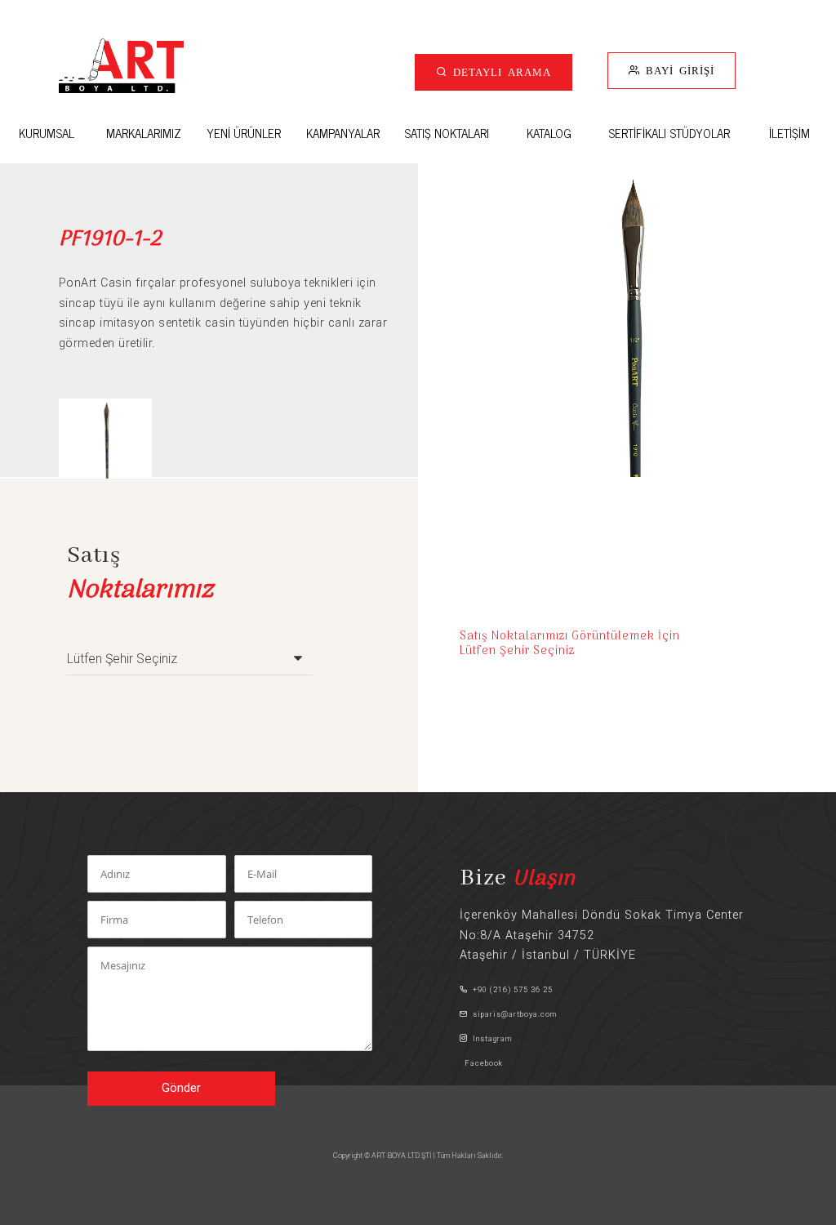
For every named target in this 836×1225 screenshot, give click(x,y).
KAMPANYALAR (343, 132)
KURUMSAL (46, 132)
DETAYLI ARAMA (499, 71)
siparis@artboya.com (512, 1013)
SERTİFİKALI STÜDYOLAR (669, 132)
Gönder (181, 1088)
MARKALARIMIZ (143, 132)
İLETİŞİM (789, 132)
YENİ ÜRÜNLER (244, 132)
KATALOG (549, 132)
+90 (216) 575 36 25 (510, 989)
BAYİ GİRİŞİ (677, 70)
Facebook (481, 1062)
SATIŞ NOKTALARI (446, 132)
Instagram (490, 1038)
